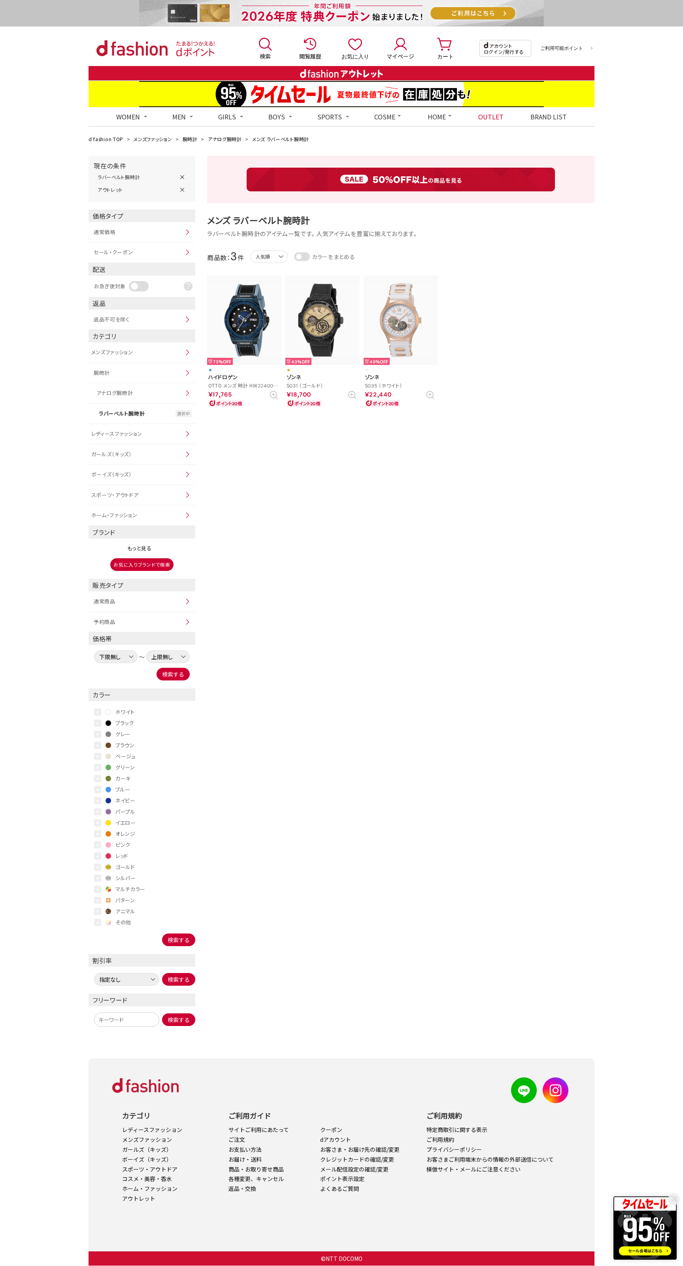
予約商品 (104, 621)
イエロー (125, 822)
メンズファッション (153, 139)
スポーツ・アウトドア (115, 495)
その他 (123, 922)
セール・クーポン (113, 252)
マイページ (400, 56)
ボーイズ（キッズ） (111, 474)
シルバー (125, 878)
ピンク (122, 844)
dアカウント (335, 1139)
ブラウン (125, 745)
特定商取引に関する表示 (456, 1130)
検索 (265, 56)
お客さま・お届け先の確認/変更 (360, 1149)
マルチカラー (130, 889)
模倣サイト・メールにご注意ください (473, 1169)
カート (445, 56)
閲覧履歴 (310, 56)
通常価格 (104, 232)
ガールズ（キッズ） (111, 454)
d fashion (132, 48)
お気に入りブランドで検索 (141, 564)
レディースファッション (117, 433)
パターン (125, 900)
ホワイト (125, 712)
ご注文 (236, 1139)
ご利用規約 (440, 1139)
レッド (121, 856)
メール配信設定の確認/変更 (354, 1169)
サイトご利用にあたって (258, 1130)
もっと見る (139, 548)
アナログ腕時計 (225, 139)
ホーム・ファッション (114, 515)
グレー (122, 734)
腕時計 (190, 139)
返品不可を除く (112, 319)
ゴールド (125, 867)
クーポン (331, 1130)
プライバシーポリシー (454, 1149)
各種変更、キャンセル (256, 1179)
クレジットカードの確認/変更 (357, 1159)
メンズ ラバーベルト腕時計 (280, 139)
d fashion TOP (106, 139)
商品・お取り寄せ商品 (256, 1169)
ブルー (122, 789)
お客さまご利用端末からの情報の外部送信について (490, 1159)
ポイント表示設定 (342, 1179)
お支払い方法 (245, 1149)
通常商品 (104, 601)
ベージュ (125, 756)
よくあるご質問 (339, 1188)
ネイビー (125, 800)
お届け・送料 (245, 1159)
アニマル (125, 911)
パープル (125, 811)
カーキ (123, 778)
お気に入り (355, 56)
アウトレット (138, 1198)
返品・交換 (242, 1188)
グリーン (125, 767)
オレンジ (125, 833)
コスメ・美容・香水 (147, 1179)
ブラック (124, 723)
